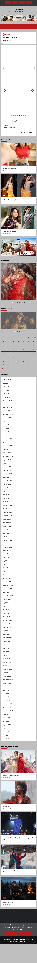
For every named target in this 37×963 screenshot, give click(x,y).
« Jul (2, 369)
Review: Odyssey (8, 902)
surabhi (21, 121)
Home (9, 195)
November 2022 (8, 515)
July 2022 (5, 529)
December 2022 (8, 512)
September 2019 (8, 637)
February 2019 (7, 662)
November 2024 (8, 449)
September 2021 (8, 554)
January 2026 (7, 404)
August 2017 (7, 725)
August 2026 (7, 379)
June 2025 (6, 425)
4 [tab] (17, 115)
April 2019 (6, 655)
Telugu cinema (8, 927)
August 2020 (7, 599)
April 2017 (6, 739)
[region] (19, 91)
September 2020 (8, 596)
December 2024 (8, 446)
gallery (17, 121)
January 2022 (7, 543)
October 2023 (7, 477)
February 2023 (7, 505)
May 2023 (6, 494)
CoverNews (14, 941)
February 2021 (7, 578)
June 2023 (6, 491)
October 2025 (7, 411)
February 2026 (7, 400)
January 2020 (7, 624)
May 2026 (6, 390)
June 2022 (6, 533)
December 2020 (8, 585)
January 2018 (7, 707)
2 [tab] (13, 115)
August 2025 (7, 418)
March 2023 (6, 501)
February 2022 (7, 540)
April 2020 (6, 613)
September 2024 (8, 456)
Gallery (7, 34)
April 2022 (6, 536)
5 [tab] (19, 115)
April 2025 (6, 432)
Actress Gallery (10, 121)
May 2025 (6, 428)
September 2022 (8, 522)
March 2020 (6, 617)
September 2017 (8, 721)
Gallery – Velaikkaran (9, 126)
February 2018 (7, 704)
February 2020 (7, 620)
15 (33, 353)
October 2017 (7, 718)
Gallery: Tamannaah (9, 231)
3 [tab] (15, 115)
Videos (23, 927)
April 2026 (6, 393)
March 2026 (6, 397)
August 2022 (7, 526)
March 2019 (6, 658)
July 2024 (5, 463)
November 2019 (8, 630)
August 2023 (7, 484)
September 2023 (8, 481)
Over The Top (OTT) (18, 929)
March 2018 (6, 700)
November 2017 (8, 714)
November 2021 (8, 547)
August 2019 (7, 641)
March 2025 (6, 435)
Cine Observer (19, 9)
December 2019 (8, 627)
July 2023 (5, 487)
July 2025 (5, 421)
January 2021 (7, 582)
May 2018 (6, 693)
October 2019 (7, 634)
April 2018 (6, 697)
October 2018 (7, 676)
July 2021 (5, 561)
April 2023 (6, 498)
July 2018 (5, 686)
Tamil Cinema (12, 802)
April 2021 (6, 571)
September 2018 (8, 679)
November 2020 (8, 589)
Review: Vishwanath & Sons (11, 775)
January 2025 (7, 442)
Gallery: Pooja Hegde (9, 200)
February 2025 (7, 439)
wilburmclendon (8, 40)
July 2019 (5, 644)
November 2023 (8, 474)
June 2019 (6, 648)
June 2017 (6, 732)
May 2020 (6, 610)
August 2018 (7, 683)
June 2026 (6, 386)
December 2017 (8, 711)
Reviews (5, 770)
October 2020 (7, 592)
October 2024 (7, 453)
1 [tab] (11, 115)
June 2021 (6, 564)
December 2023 (8, 470)
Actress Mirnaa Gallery (10, 168)
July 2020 (5, 603)
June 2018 (6, 690)
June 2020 (6, 606)
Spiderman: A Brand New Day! (12, 871)
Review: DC (6, 806)
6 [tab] (21, 115)
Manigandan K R (7, 202)
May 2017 (6, 735)
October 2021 (7, 550)
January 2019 (7, 665)
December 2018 (8, 669)
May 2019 (6, 651)
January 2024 (7, 467)
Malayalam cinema (25, 925)
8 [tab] (25, 115)
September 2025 (8, 414)
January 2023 (7, 508)
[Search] (34, 26)
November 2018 (8, 672)
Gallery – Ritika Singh (28, 131)
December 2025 (8, 407)
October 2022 (7, 519)
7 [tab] (23, 115)
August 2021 (7, 557)
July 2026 (5, 383)
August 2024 (7, 460)
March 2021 (6, 575)
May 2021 (6, 568)
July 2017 (5, 728)
